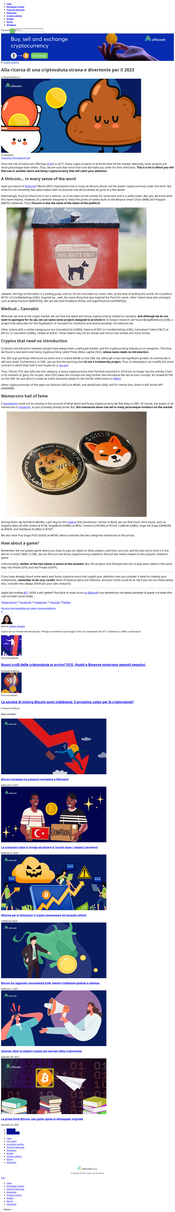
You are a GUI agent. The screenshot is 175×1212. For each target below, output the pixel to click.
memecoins (10, 403)
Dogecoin (25, 407)
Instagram (40, 602)
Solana (71, 522)
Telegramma (9, 602)
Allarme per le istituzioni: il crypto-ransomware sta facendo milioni (43, 915)
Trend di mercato (15, 9)
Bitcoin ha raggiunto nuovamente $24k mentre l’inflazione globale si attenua (50, 983)
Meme (52, 608)
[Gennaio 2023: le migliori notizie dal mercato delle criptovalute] (53, 1045)
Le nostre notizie (15, 1144)
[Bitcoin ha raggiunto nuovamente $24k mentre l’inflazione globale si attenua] (53, 977)
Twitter (66, 602)
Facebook (25, 602)
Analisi (10, 18)
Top (3, 1177)
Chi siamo (12, 1141)
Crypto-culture (14, 15)
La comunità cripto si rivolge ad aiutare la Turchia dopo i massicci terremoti (49, 847)
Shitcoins (30, 186)
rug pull (63, 365)
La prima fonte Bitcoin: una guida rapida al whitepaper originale (42, 1119)
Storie (10, 21)
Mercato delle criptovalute (35, 608)
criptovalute (15, 608)
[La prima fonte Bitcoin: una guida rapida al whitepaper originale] (53, 1113)
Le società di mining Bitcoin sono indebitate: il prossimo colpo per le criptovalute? (67, 702)
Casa (9, 3)
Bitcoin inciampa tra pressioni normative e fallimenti (35, 779)
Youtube (55, 602)
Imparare (11, 12)
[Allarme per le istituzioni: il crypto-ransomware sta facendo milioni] (53, 909)
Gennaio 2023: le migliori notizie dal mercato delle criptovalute (41, 1051)
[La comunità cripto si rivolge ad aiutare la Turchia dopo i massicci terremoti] (53, 841)
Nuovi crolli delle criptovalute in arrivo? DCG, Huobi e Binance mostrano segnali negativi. (73, 664)
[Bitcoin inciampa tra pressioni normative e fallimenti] (53, 773)
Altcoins (5, 608)
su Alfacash (91, 592)
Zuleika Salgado (17, 626)
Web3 (117, 378)
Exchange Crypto (15, 6)
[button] (87, 1209)
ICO (50, 164)
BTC (26, 592)
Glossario (11, 24)
